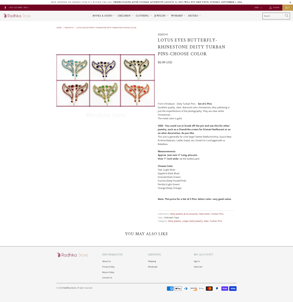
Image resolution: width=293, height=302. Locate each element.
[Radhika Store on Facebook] (5, 7)
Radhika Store (69, 287)
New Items (204, 214)
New (206, 221)
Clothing (143, 15)
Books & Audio (102, 15)
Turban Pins (217, 214)
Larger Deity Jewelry (192, 221)
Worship (177, 15)
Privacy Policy (108, 266)
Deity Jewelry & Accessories (184, 214)
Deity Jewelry (174, 221)
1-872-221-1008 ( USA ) (19, 7)
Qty (160, 89)
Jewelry (160, 15)
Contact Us (107, 277)
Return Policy (108, 272)
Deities (193, 15)
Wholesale (152, 266)
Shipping (152, 261)
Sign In (197, 261)
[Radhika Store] (17, 16)
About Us (106, 261)
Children (124, 15)
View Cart (198, 266)
